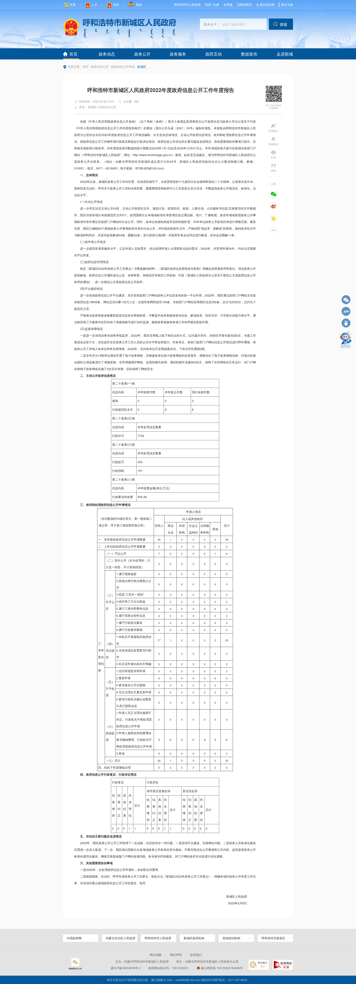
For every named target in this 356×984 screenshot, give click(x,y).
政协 (138, 4)
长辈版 (228, 4)
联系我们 (196, 955)
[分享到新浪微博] (273, 206)
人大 (94, 4)
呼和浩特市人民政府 (187, 4)
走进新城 (285, 54)
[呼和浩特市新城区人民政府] (119, 28)
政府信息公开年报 (123, 67)
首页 (73, 54)
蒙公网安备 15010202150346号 (222, 968)
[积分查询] (258, 964)
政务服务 (178, 54)
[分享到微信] (273, 194)
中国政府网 (74, 938)
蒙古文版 (287, 4)
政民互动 (213, 54)
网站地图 (155, 955)
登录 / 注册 (212, 4)
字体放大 (273, 130)
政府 (116, 4)
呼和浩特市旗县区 (273, 938)
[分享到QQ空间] (273, 218)
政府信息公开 (100, 67)
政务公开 (142, 54)
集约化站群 (267, 4)
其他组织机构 (231, 938)
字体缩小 (273, 144)
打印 (273, 157)
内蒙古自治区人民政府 (120, 938)
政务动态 (107, 54)
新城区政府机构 (194, 938)
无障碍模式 (244, 4)
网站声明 (176, 955)
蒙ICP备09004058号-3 (126, 968)
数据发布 (249, 54)
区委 (72, 4)
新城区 (141, 67)
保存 (273, 170)
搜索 (283, 24)
